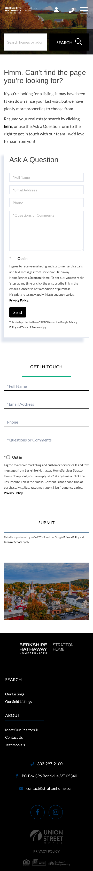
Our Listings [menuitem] (14, 694)
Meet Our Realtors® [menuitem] (21, 730)
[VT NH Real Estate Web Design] (46, 837)
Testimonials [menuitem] (15, 745)
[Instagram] (56, 812)
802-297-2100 (72, 10)
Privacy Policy (18, 300)
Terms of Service (30, 327)
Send (17, 312)
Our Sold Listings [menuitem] (18, 701)
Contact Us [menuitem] (14, 737)
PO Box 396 (49, 776)
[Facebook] (37, 812)
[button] (69, 42)
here (8, 126)
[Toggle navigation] (84, 10)
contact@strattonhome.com (50, 788)
